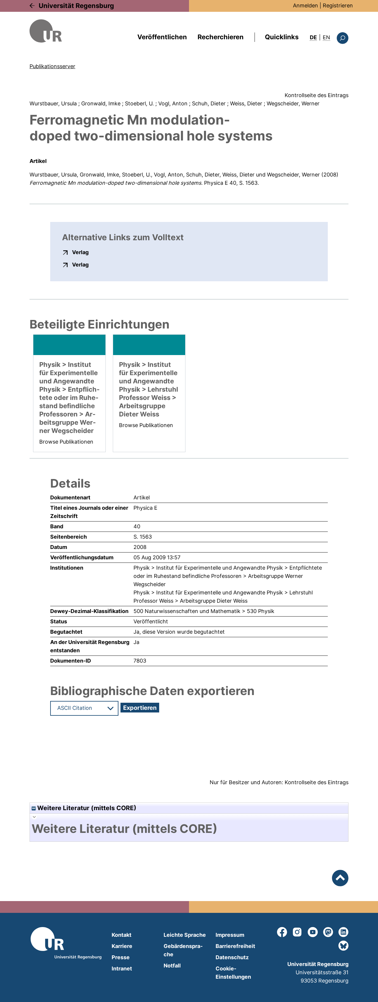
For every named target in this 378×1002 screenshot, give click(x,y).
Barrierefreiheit (235, 946)
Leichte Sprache (185, 935)
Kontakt (121, 935)
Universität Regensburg (76, 5)
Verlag (80, 252)
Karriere (122, 946)
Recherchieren (221, 37)
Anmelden (305, 5)
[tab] (189, 829)
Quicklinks (282, 37)
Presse (121, 957)
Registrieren (338, 5)
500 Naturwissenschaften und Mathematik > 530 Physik (203, 611)
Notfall (172, 965)
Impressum (230, 935)
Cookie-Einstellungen (233, 972)
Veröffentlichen (162, 37)
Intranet (122, 968)
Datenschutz (232, 957)
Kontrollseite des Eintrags (316, 95)
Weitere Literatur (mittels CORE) (86, 808)
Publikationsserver (52, 66)
